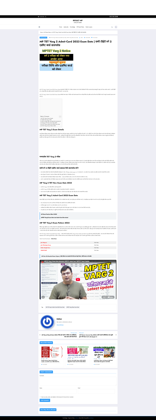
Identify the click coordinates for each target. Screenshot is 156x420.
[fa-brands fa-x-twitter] (112, 16)
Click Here (54, 239)
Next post (81, 332)
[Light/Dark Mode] (116, 27)
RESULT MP (78, 20)
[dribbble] (113, 16)
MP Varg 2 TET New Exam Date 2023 (49, 122)
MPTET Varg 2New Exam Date (72, 37)
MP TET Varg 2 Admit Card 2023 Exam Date (58, 37)
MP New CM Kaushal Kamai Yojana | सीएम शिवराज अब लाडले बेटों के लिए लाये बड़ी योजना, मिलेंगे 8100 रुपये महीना (66, 256)
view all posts (60, 324)
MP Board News (80, 27)
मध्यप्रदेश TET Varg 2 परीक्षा (46, 120)
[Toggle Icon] (39, 27)
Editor (82, 37)
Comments (42, 375)
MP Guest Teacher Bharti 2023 (49, 214)
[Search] (112, 27)
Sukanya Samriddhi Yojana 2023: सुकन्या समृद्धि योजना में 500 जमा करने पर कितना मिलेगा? (77, 361)
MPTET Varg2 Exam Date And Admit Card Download (54, 217)
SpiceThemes (91, 418)
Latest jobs (66, 27)
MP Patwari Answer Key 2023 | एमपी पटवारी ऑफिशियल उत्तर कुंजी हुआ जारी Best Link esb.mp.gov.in (96, 336)
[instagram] (115, 16)
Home (60, 27)
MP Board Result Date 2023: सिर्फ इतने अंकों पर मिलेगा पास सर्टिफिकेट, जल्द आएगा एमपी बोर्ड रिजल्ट (59, 336)
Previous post (74, 332)
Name (41, 388)
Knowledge (72, 27)
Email (79, 388)
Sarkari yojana (89, 27)
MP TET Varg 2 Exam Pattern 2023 (48, 125)
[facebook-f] (110, 16)
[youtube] (117, 16)
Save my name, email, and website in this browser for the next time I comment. (57, 397)
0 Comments (95, 37)
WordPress (77, 418)
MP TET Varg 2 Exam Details (47, 118)
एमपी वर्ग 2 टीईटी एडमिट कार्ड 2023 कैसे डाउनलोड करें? (51, 121)
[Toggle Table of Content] (59, 117)
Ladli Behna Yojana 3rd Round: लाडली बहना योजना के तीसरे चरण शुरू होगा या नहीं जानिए (103, 361)
